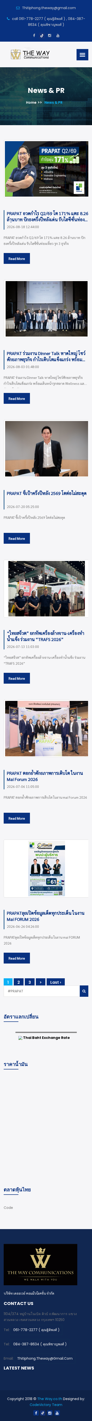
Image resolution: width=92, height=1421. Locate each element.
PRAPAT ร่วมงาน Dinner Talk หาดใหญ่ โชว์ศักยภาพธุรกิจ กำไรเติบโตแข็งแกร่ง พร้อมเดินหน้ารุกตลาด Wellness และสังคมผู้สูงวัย (46, 356)
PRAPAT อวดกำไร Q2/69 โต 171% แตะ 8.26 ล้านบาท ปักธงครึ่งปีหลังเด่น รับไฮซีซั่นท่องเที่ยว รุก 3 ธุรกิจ (47, 216)
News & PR (53, 102)
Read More (17, 258)
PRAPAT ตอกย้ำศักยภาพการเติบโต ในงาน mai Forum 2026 (45, 776)
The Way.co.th (49, 1398)
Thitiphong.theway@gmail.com (45, 1358)
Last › (55, 982)
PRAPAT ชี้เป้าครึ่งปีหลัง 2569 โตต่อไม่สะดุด (47, 493)
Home (31, 102)
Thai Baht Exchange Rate (46, 1037)
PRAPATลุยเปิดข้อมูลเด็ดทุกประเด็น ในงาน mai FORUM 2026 (45, 916)
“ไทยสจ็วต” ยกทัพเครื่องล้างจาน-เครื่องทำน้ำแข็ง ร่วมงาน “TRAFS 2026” (45, 636)
